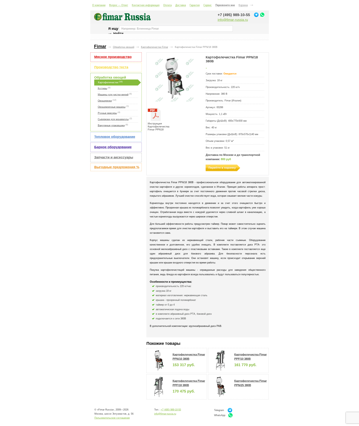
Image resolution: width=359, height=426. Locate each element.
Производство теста (111, 67)
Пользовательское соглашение (112, 417)
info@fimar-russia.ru (233, 20)
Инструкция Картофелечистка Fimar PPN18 (158, 126)
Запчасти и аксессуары (113, 157)
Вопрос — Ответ (118, 5)
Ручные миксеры (107, 113)
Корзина (243, 5)
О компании (98, 5)
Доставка (180, 5)
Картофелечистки (108, 82)
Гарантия (195, 5)
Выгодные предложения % (116, 167)
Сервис (207, 5)
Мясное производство (113, 57)
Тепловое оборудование (114, 137)
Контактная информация (145, 5)
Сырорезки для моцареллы (113, 119)
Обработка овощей (110, 77)
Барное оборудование (113, 147)
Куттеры (102, 88)
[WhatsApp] (262, 14)
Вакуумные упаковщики (111, 125)
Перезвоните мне (225, 5)
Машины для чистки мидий (113, 94)
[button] (174, 78)
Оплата (167, 5)
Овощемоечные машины (111, 107)
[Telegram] (256, 14)
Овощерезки (105, 100)
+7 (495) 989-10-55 (234, 14)
